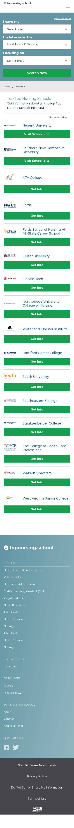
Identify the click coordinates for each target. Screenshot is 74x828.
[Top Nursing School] (17, 6)
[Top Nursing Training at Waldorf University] (11, 473)
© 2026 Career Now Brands (37, 765)
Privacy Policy (37, 776)
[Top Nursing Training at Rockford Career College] (11, 353)
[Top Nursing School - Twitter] (16, 747)
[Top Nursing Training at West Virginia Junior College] (11, 498)
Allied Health (12, 612)
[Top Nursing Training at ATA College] (11, 178)
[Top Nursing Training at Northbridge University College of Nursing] (11, 303)
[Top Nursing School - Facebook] (6, 747)
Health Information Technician (23, 570)
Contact (9, 718)
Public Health (12, 577)
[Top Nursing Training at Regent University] (11, 125)
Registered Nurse (15, 598)
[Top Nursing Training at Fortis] (11, 205)
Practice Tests (12, 692)
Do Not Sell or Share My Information (37, 788)
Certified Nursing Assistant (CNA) (24, 591)
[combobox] (37, 29)
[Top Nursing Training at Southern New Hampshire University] (11, 150)
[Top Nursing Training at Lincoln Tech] (11, 279)
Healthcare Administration (20, 584)
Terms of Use (37, 799)
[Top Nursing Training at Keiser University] (11, 256)
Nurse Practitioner (15, 605)
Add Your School (14, 725)
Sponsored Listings (58, 117)
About (7, 711)
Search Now (37, 73)
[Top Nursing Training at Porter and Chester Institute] (11, 329)
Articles (8, 685)
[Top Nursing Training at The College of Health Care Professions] (11, 448)
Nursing (9, 626)
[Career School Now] (37, 810)
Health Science (13, 619)
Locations (10, 666)
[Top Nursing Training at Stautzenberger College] (11, 423)
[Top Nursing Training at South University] (11, 377)
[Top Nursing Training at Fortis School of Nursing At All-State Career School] (11, 231)
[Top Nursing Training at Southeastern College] (11, 401)
